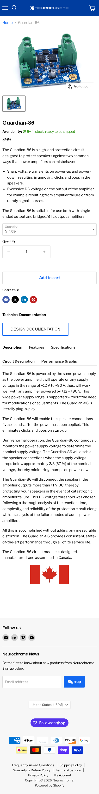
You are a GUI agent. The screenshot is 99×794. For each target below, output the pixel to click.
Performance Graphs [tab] (59, 361)
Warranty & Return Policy (31, 770)
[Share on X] (15, 299)
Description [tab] (12, 347)
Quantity (9, 241)
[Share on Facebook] (6, 299)
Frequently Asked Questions (33, 765)
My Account (62, 775)
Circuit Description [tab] (18, 361)
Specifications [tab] (63, 347)
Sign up (74, 681)
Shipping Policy (71, 765)
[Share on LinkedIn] (24, 299)
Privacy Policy (38, 775)
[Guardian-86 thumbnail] (14, 103)
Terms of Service (68, 770)
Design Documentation (35, 329)
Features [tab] (36, 347)
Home (7, 23)
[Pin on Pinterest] (33, 299)
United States (47, 705)
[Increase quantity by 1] (44, 252)
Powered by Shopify (49, 785)
